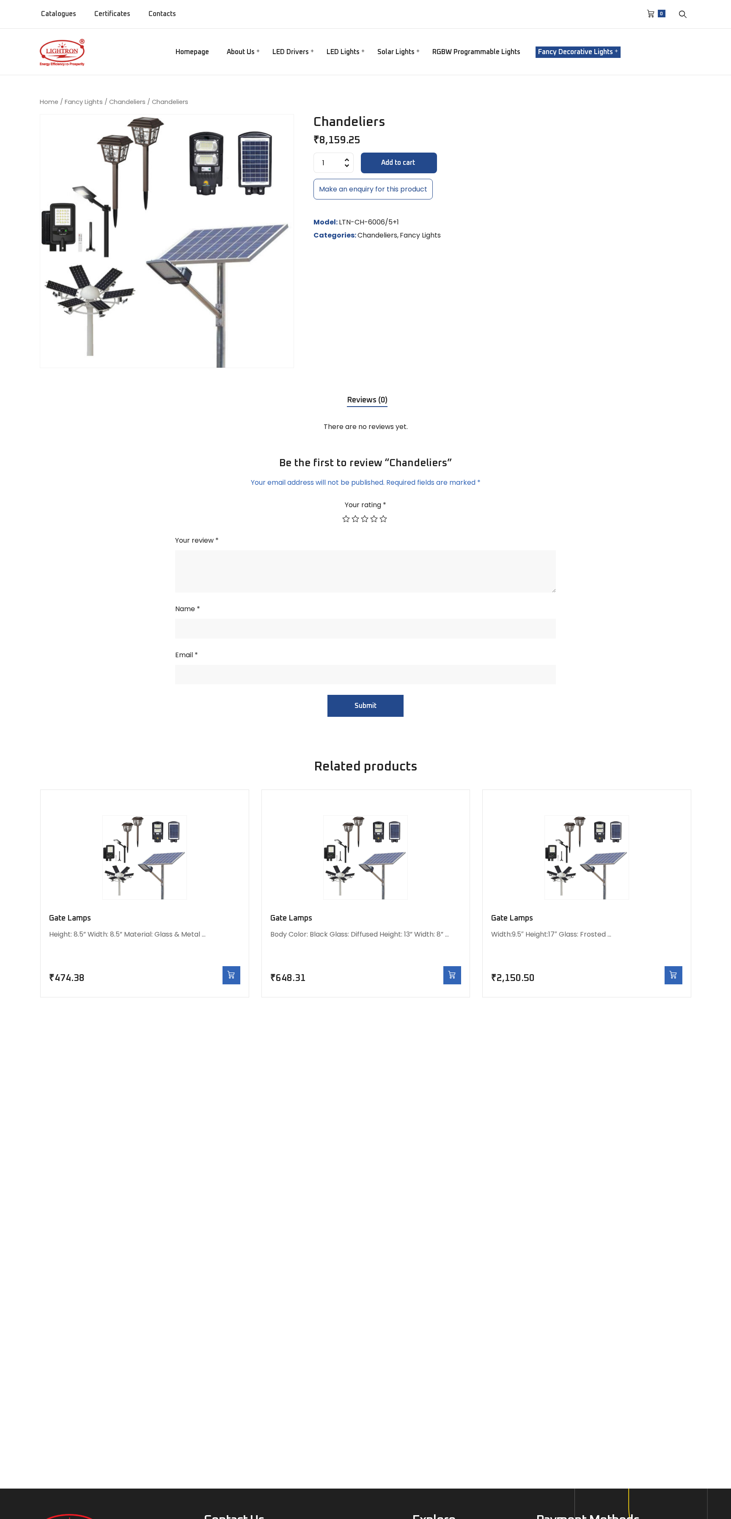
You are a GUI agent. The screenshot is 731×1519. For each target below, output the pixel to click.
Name (187, 609)
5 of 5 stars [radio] (384, 518)
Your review (197, 540)
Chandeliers (127, 102)
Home (49, 102)
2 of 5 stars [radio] (356, 518)
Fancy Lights (84, 102)
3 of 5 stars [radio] (365, 518)
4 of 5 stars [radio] (374, 518)
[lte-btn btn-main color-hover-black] (231, 975)
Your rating (365, 505)
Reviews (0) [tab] (367, 400)
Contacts (162, 14)
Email (186, 655)
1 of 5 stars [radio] (347, 518)
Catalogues (58, 14)
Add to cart (398, 162)
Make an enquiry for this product (373, 189)
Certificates (112, 14)
